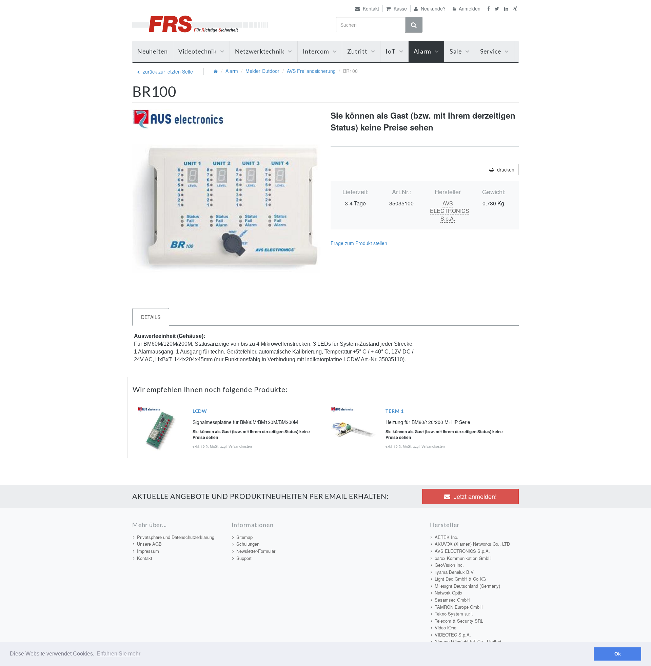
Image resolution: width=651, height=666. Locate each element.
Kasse (399, 8)
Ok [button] (617, 654)
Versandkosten (240, 446)
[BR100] (226, 203)
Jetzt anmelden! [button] (475, 496)
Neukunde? (432, 8)
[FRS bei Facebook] (487, 8)
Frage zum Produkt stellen (359, 243)
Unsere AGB (149, 544)
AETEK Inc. (446, 537)
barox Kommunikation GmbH (463, 558)
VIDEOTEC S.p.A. (453, 634)
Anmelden (468, 8)
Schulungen (247, 544)
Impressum (148, 551)
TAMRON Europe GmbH (458, 607)
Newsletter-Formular (255, 551)
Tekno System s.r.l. (454, 613)
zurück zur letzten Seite (167, 71)
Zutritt (357, 51)
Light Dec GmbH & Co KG (460, 579)
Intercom (316, 51)
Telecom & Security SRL (459, 621)
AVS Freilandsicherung (311, 70)
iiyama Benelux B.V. (455, 572)
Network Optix (448, 592)
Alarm (422, 51)
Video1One (445, 627)
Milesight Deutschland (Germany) (467, 586)
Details (150, 317)
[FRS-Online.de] (200, 23)
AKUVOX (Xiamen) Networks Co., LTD (472, 544)
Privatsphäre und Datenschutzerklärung (175, 537)
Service (490, 51)
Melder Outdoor (262, 70)
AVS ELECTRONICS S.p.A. (449, 211)
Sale (456, 51)
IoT (390, 51)
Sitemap (244, 537)
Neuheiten (152, 51)
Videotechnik (197, 51)
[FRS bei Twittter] (498, 8)
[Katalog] (216, 70)
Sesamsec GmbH (452, 600)
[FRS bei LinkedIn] (507, 8)
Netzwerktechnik (259, 51)
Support (244, 558)
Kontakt (370, 8)
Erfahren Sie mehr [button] (118, 654)
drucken (505, 169)
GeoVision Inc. (449, 565)
